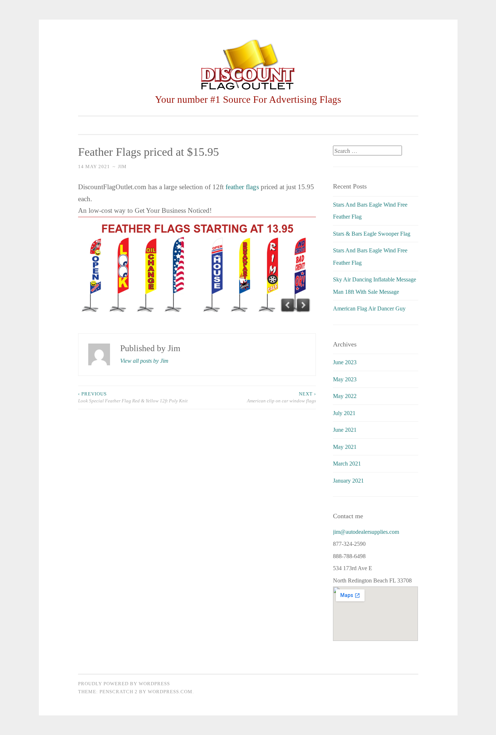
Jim (122, 166)
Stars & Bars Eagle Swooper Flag (371, 234)
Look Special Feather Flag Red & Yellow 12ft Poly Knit (133, 397)
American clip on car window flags (281, 397)
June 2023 (345, 362)
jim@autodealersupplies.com (366, 532)
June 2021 (345, 430)
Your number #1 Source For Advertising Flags (248, 99)
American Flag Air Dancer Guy (369, 308)
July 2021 (344, 413)
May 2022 (345, 396)
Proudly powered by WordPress (124, 683)
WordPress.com (170, 691)
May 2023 (345, 379)
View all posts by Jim (144, 361)
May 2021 (345, 447)
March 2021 (347, 463)
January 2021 (348, 481)
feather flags (242, 187)
